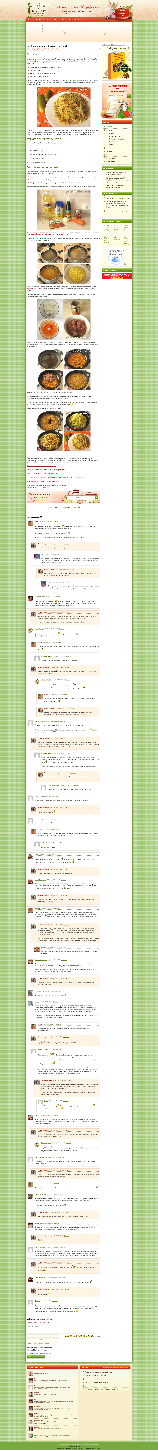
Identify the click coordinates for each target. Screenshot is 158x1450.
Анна (36, 854)
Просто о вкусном (37, 9)
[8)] (68, 1336)
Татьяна (37, 908)
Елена (37, 1002)
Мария (37, 1223)
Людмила (38, 596)
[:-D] (78, 1336)
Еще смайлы (96, 1336)
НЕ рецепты (110, 158)
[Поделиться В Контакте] (74, 511)
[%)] (89, 1336)
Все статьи (66, 20)
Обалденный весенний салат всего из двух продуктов (46, 470)
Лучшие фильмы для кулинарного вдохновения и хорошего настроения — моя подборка (118, 213)
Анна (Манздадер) (40, 880)
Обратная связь (79, 20)
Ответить (55, 521)
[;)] (74, 1336)
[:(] (71, 1336)
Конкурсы (40, 20)
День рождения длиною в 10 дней (118, 198)
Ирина (40, 1049)
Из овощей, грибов (115, 136)
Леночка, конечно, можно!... (41, 1373)
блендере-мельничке (34, 288)
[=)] (66, 1336)
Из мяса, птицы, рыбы (116, 139)
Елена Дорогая (39, 629)
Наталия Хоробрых (41, 960)
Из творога (112, 142)
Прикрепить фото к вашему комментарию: (39, 1347)
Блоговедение (111, 162)
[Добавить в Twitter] (69, 511)
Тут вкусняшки (122, 13)
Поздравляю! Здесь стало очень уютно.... (45, 1394)
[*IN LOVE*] (86, 1336)
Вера (42, 554)
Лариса (37, 796)
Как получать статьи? (40, 501)
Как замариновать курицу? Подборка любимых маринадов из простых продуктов (55, 477)
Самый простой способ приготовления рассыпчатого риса (47, 235)
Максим (37, 1301)
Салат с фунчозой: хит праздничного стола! (42, 473)
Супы (108, 148)
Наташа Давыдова (41, 1195)
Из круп (111, 133)
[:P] (76, 1336)
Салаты (109, 155)
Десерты (109, 151)
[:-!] (84, 1336)
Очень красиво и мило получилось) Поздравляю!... (48, 1428)
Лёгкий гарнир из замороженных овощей (41, 466)
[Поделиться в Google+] (58, 511)
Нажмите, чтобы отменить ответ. (38, 1322)
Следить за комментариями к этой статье (40, 1353)
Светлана (38, 991)
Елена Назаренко (43, 487)
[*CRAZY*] (92, 1335)
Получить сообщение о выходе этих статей (116, 1367)
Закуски (109, 127)
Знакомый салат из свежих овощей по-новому (43, 481)
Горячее (109, 130)
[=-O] (81, 1336)
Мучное (111, 144)
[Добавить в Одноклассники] (63, 511)
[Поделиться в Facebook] (53, 511)
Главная (30, 20)
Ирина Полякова (46, 656)
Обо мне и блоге (53, 20)
